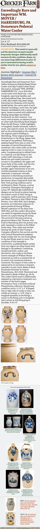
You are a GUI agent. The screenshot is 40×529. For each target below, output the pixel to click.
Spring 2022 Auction (12, 74)
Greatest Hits (28, 72)
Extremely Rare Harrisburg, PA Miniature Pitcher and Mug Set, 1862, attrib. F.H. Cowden (13, 430)
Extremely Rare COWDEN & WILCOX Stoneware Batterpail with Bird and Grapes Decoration (26, 465)
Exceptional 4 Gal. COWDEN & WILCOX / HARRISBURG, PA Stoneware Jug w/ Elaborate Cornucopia (27, 492)
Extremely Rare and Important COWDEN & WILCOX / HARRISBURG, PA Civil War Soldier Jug (26, 411)
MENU (38, 4)
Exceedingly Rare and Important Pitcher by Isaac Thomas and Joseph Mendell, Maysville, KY (28, 504)
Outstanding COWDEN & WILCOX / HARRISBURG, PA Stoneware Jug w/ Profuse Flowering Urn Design (29, 438)
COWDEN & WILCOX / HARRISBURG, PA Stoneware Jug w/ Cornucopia (13, 411)
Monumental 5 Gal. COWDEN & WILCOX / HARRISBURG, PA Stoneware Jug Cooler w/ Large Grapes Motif (13, 465)
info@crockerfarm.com (23, 528)
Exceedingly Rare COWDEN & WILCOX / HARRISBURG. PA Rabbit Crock (13, 492)
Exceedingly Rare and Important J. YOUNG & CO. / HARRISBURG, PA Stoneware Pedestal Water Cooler (28, 519)
